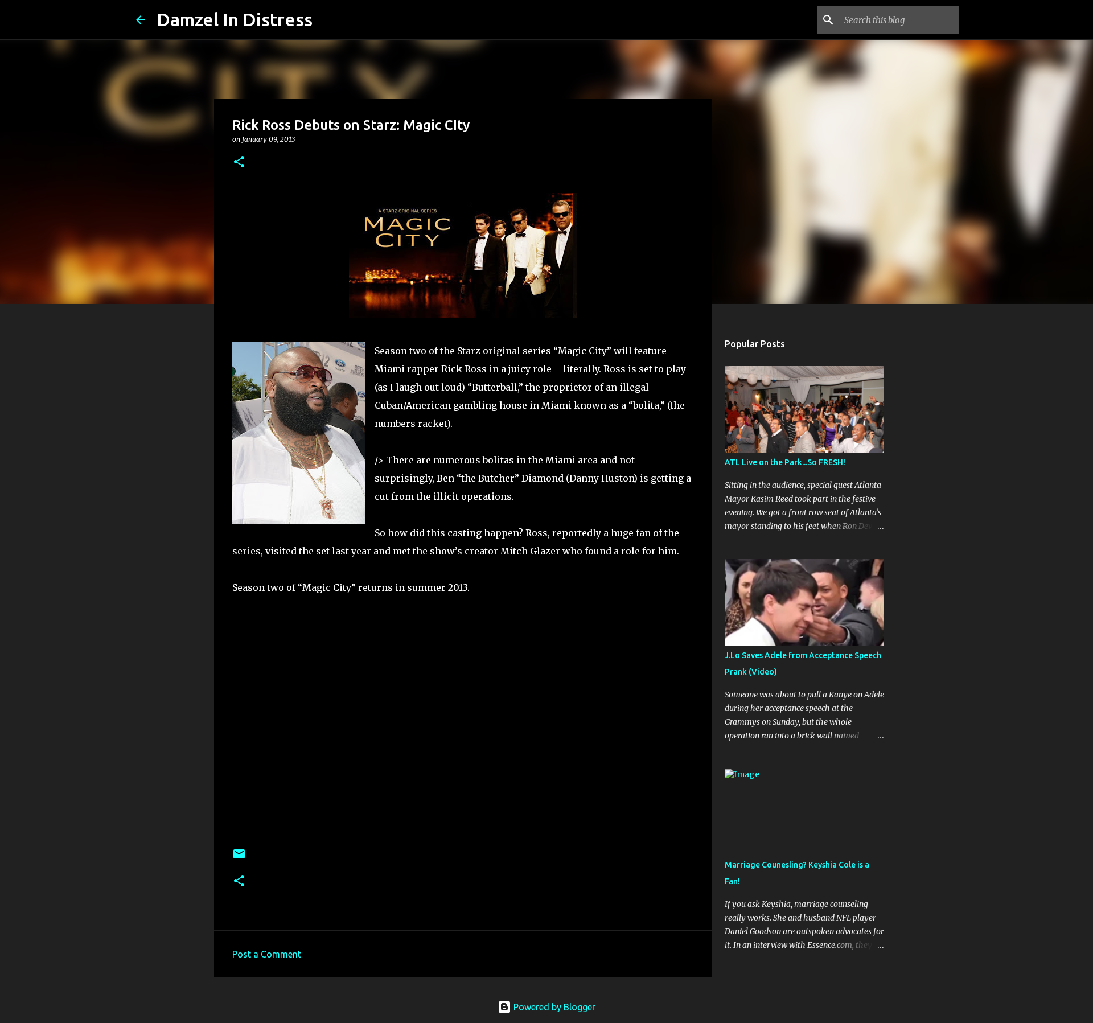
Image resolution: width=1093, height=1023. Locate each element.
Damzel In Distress (235, 19)
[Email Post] (239, 858)
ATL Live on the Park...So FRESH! (785, 462)
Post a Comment (266, 954)
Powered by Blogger (553, 1007)
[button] (239, 162)
